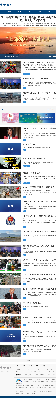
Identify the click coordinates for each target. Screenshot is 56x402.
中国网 (36, 374)
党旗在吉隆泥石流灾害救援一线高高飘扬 (38, 187)
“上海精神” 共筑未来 (10, 56)
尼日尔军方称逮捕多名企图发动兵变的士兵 (39, 275)
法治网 (44, 376)
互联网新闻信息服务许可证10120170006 (42, 379)
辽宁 (43, 369)
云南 (53, 371)
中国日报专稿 (26, 73)
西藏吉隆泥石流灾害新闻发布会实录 (37, 79)
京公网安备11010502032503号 (30, 381)
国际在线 (42, 374)
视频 (40, 11)
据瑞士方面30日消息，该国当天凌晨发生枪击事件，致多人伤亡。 (37, 147)
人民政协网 (38, 376)
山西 (38, 369)
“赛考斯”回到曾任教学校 (32, 303)
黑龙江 (52, 369)
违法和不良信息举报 (28, 379)
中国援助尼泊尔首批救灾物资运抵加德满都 (39, 232)
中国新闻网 (30, 376)
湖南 (21, 371)
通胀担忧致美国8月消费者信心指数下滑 (38, 317)
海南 (35, 371)
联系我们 (7, 371)
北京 (25, 369)
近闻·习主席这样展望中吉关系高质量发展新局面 (14, 23)
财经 (37, 366)
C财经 (30, 11)
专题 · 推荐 (6, 109)
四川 (44, 371)
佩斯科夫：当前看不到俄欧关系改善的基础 (39, 289)
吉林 (47, 369)
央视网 (48, 374)
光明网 (17, 376)
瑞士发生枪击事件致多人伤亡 (34, 144)
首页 (1, 11)
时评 (9, 11)
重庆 (40, 371)
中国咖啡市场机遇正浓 (31, 173)
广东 (26, 371)
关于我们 (2, 371)
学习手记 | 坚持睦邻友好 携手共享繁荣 (34, 23)
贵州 (49, 371)
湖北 (17, 371)
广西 (31, 371)
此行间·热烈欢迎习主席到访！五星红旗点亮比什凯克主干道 (17, 25)
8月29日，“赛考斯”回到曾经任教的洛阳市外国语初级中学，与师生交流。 (39, 306)
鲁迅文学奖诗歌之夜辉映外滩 (34, 159)
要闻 (24, 88)
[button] (50, 56)
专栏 (48, 11)
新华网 (30, 374)
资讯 (19, 11)
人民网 (25, 374)
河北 (34, 369)
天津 (29, 369)
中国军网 (24, 376)
